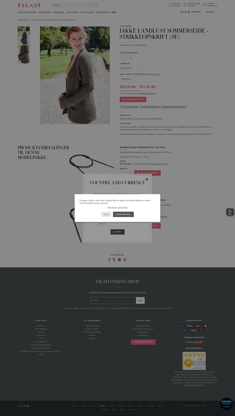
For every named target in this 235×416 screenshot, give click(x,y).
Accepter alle (123, 214)
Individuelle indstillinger (117, 207)
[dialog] (117, 208)
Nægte (106, 214)
